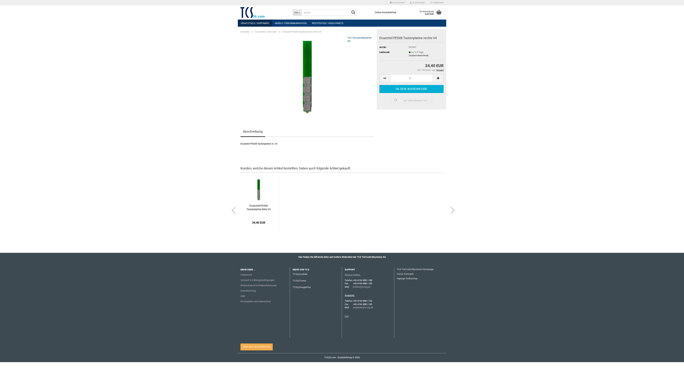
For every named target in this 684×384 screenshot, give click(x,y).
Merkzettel (438, 2)
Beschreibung (253, 131)
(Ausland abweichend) (418, 55)
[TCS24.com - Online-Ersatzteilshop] (263, 12)
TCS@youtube (300, 274)
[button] (397, 2)
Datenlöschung (248, 290)
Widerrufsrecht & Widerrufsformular (258, 285)
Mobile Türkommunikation (291, 23)
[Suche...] (353, 12)
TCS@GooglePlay (302, 287)
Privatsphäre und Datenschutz (255, 301)
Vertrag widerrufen (256, 346)
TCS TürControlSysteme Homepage (415, 269)
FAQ (347, 316)
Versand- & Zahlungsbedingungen (257, 280)
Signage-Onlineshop (407, 278)
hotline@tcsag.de (361, 287)
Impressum (246, 274)
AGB (242, 296)
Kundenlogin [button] (418, 2)
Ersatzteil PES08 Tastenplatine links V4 (259, 207)
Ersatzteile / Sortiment (255, 23)
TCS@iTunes (299, 280)
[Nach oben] (674, 379)
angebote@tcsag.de (363, 307)
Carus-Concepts (405, 274)
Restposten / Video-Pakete (327, 23)
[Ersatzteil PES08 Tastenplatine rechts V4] (307, 76)
